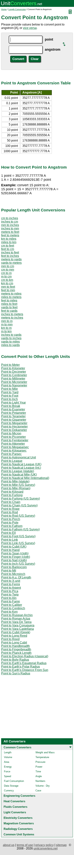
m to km (6, 331)
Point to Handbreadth (15, 646)
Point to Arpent (11, 587)
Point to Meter (10, 364)
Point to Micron (11, 433)
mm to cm (7, 266)
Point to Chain (10, 502)
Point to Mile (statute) (15, 481)
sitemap (61, 845)
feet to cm (7, 249)
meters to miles (11, 293)
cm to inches (9, 218)
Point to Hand (10, 550)
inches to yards (11, 334)
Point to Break (10, 406)
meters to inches (12, 317)
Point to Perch (10, 519)
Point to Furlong (12, 495)
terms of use (25, 845)
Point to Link (9, 539)
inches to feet (10, 252)
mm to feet (8, 286)
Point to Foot (9, 395)
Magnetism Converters (19, 823)
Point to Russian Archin (17, 615)
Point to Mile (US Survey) (18, 484)
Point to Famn (10, 601)
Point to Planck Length (16, 652)
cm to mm (7, 269)
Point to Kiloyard (12, 491)
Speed (7, 776)
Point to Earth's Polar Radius (20, 666)
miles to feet (9, 304)
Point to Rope (10, 508)
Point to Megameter (14, 423)
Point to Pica (9, 591)
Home (4, 9)
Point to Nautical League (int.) (21, 467)
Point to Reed (10, 639)
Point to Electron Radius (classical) (24, 656)
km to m (6, 328)
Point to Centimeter (14, 375)
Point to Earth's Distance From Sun (24, 670)
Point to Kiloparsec (14, 450)
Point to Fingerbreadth (16, 649)
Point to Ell (8, 532)
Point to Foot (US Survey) (18, 536)
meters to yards (11, 259)
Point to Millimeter (13, 378)
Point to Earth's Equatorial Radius (23, 663)
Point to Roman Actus (15, 618)
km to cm (7, 283)
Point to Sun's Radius (15, 673)
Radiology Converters (18, 828)
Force (7, 771)
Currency (9, 790)
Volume (8, 757)
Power (38, 766)
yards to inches (11, 338)
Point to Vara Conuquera (17, 625)
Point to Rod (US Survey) (18, 515)
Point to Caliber (11, 604)
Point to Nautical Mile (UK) (19, 474)
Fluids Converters (15, 806)
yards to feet (9, 307)
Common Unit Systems (19, 834)
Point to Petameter (13, 412)
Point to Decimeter (13, 371)
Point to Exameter (13, 409)
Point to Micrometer (14, 382)
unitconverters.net (45, 848)
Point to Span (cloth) (14, 553)
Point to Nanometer (14, 385)
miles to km (8, 242)
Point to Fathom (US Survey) (20, 529)
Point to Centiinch (13, 608)
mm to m (7, 321)
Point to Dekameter (14, 430)
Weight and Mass (45, 752)
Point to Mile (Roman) (15, 488)
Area (6, 762)
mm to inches (10, 225)
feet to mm (8, 290)
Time (38, 771)
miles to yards (10, 345)
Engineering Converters (19, 795)
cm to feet (7, 245)
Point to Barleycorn (14, 567)
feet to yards (9, 310)
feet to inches (10, 256)
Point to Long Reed (14, 635)
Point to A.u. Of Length (16, 577)
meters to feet (10, 232)
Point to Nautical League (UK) (21, 464)
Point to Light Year (13, 402)
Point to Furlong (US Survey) (20, 498)
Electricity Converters (18, 817)
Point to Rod (9, 512)
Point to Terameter (13, 416)
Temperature (42, 757)
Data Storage (11, 785)
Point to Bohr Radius (15, 659)
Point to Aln (9, 598)
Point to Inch (9, 399)
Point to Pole (9, 522)
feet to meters (10, 235)
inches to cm (9, 221)
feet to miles (9, 300)
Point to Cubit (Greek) (15, 632)
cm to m (6, 273)
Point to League (11, 460)
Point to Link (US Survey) (18, 543)
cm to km (7, 280)
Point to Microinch (13, 574)
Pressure (40, 762)
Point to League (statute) (17, 471)
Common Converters (17, 747)
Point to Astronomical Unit (18, 457)
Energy (8, 766)
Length (7, 752)
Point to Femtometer (14, 440)
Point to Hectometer (14, 426)
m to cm (6, 276)
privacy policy (44, 845)
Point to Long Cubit (14, 642)
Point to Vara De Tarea (16, 622)
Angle (38, 776)
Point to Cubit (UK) (13, 546)
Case (38, 790)
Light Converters (15, 812)
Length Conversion (17, 9)
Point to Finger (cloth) (15, 556)
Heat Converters (14, 801)
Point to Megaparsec (15, 447)
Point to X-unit (10, 580)
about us (8, 845)
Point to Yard (9, 392)
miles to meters (11, 297)
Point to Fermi (10, 584)
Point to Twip (10, 594)
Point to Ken (9, 611)
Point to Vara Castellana (17, 628)
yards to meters (11, 262)
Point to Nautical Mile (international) (25, 478)
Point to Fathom (11, 526)
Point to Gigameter (13, 419)
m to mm (7, 324)
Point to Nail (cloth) (14, 560)
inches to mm (10, 228)
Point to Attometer (13, 443)
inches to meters (12, 314)
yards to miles (10, 341)
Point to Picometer (13, 436)
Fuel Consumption (14, 781)
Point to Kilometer (13, 368)
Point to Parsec (11, 454)
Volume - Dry (42, 785)
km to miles (8, 238)
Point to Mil (8, 570)
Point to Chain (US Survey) (19, 505)
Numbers (40, 781)
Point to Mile (9, 388)
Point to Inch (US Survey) (18, 563)
